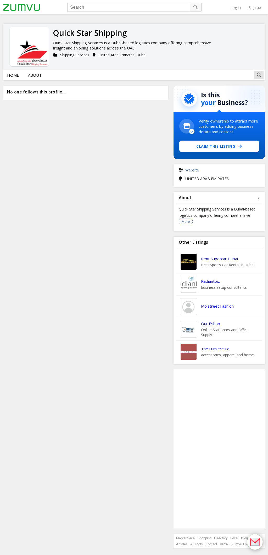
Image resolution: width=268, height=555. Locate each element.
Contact (211, 544)
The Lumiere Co (215, 348)
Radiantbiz (210, 281)
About (35, 75)
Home (13, 75)
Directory (221, 538)
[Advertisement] (219, 449)
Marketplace (185, 538)
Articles (182, 544)
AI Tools (196, 544)
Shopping (204, 538)
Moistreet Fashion (217, 306)
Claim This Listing (215, 146)
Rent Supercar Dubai (219, 258)
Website (192, 170)
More (186, 221)
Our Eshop (210, 323)
